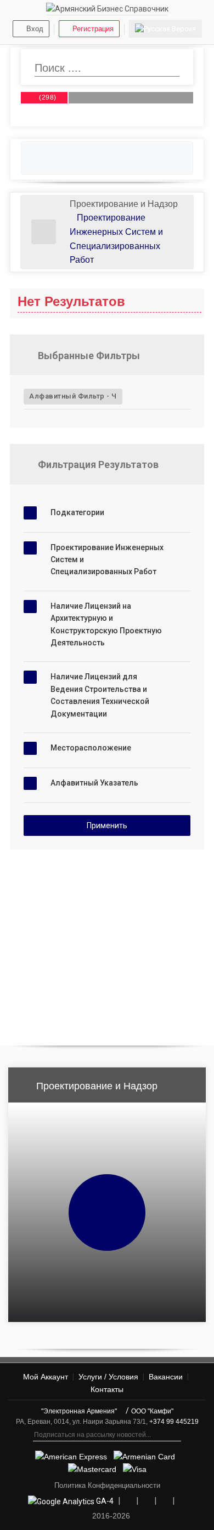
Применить (107, 825)
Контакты (107, 1389)
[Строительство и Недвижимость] (43, 232)
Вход (34, 29)
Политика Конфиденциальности (107, 1485)
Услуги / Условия (108, 1376)
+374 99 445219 (174, 1421)
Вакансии (166, 1376)
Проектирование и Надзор (124, 204)
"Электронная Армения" (80, 1411)
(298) (47, 97)
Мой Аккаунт (45, 1376)
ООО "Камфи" (152, 1411)
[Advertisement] (107, 942)
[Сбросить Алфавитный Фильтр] (187, 396)
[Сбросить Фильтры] (186, 356)
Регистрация (93, 29)
